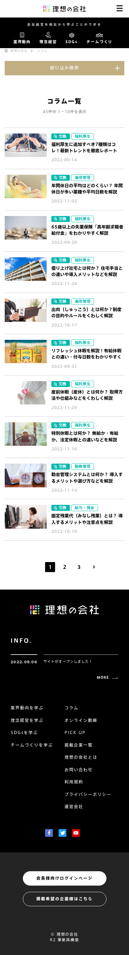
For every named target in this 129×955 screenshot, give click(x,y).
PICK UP (75, 733)
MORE (103, 677)
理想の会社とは (80, 757)
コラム (42, 50)
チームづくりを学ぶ (32, 745)
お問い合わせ (78, 770)
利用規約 (73, 782)
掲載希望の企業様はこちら (64, 899)
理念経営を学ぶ (27, 720)
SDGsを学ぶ (24, 733)
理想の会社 (19, 50)
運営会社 (73, 807)
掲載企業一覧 (78, 745)
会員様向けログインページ (64, 878)
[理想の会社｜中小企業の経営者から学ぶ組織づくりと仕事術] (64, 8)
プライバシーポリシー (87, 794)
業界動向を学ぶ (27, 708)
